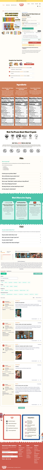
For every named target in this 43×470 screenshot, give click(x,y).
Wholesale (20, 456)
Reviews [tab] (3, 271)
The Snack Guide (37, 457)
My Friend (11, 290)
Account (35, 447)
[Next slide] (20, 32)
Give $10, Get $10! (29, 447)
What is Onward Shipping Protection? (9, 183)
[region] (28, 255)
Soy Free (36, 294)
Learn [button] (28, 3)
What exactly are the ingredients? (8, 178)
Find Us (32, 3)
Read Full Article (8, 213)
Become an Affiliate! (36, 456)
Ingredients (10, 282)
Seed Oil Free (32, 294)
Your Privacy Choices (36, 460)
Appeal (20, 282)
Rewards (36, 3)
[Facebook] (7, 459)
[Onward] (24, 48)
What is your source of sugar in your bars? (10, 237)
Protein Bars (21, 451)
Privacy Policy (29, 452)
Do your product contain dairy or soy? (9, 234)
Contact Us (36, 449)
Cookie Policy (28, 453)
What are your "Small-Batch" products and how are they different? (15, 181)
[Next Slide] (41, 255)
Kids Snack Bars (22, 447)
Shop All (20, 453)
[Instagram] (8, 459)
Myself (2, 290)
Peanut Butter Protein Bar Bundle (15, 71)
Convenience (24, 282)
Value (29, 282)
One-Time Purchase (27, 39)
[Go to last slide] (2, 32)
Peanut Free (26, 294)
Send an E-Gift (31, 45)
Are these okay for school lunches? (9, 189)
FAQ (35, 452)
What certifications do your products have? (10, 176)
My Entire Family (22, 290)
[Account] (40, 4)
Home (3, 10)
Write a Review (38, 274)
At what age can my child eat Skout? (9, 173)
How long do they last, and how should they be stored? (13, 186)
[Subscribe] (17, 452)
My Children (16, 290)
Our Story (28, 449)
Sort (33, 297)
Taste (2, 282)
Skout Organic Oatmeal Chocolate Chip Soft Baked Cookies (9, 328)
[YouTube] (10, 459)
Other (27, 290)
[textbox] (9, 278)
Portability (15, 282)
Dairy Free (15, 294)
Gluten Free (3, 294)
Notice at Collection (36, 462)
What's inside (24, 18)
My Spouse (6, 290)
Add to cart (35, 42)
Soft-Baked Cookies (21, 450)
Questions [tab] (9, 271)
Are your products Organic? (7, 240)
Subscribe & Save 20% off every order (29, 33)
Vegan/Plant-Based (9, 294)
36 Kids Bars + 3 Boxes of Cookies (28, 28)
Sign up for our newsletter (6, 450)
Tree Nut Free (21, 294)
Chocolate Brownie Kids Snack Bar (15, 75)
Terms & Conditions (28, 456)
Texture (6, 282)
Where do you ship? (5, 161)
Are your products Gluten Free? (8, 229)
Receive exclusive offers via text (7, 454)
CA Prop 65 (28, 457)
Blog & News (28, 450)
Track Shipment (37, 450)
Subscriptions (36, 453)
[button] (38, 6)
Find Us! (20, 454)
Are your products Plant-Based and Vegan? (10, 242)
